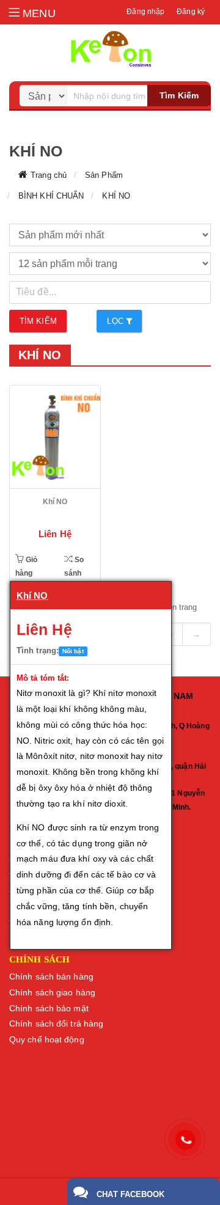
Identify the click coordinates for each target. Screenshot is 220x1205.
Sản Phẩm (104, 175)
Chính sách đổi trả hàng (56, 1023)
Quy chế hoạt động (46, 1039)
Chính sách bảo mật (49, 1008)
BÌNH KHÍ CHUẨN (51, 195)
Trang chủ (49, 175)
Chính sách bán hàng (51, 976)
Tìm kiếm (179, 95)
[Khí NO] (55, 437)
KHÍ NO (116, 195)
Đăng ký (191, 11)
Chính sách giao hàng (52, 992)
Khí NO (55, 501)
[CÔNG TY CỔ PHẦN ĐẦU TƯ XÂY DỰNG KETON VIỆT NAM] (110, 50)
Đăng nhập (145, 11)
